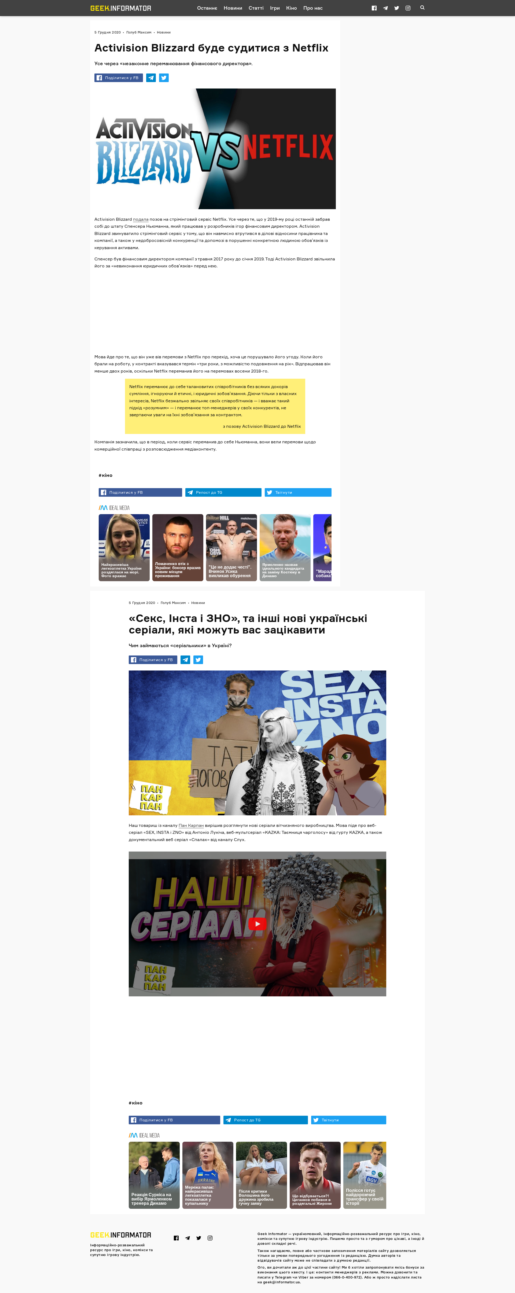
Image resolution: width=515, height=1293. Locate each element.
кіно (107, 475)
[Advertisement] (215, 311)
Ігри (275, 8)
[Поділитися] (151, 77)
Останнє (207, 8)
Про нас (313, 8)
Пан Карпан (191, 825)
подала (141, 219)
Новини (233, 8)
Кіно (291, 8)
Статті (256, 8)
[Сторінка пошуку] (422, 8)
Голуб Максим (139, 32)
